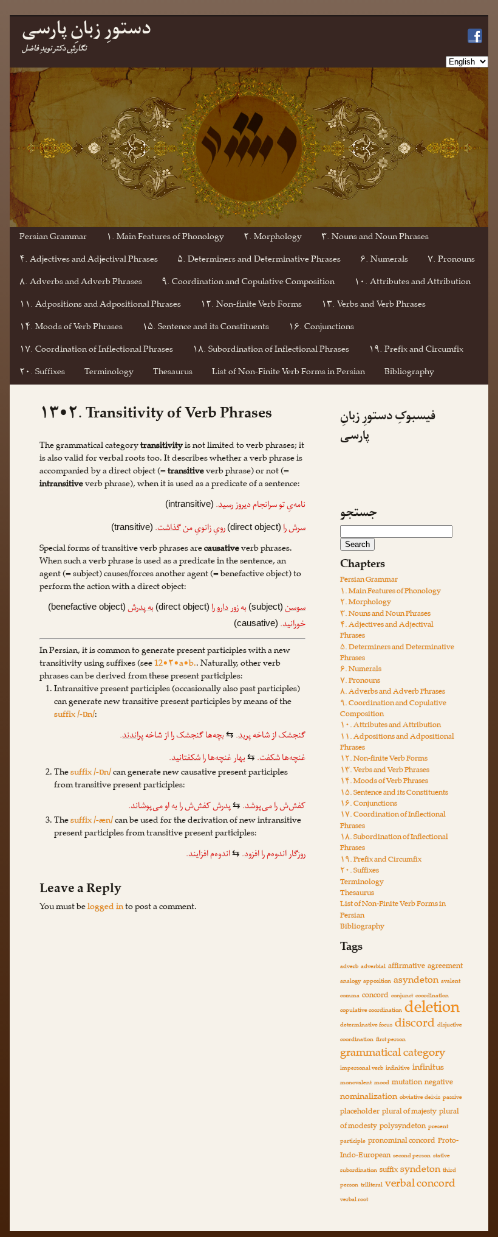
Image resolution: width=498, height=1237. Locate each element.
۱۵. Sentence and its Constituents (205, 328)
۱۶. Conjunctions (321, 328)
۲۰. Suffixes (42, 373)
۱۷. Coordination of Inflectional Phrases (96, 350)
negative (439, 1083)
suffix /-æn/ (91, 822)
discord (415, 1025)
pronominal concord (401, 1142)
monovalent (356, 1083)
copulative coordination (371, 1011)
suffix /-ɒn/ (74, 716)
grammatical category (392, 1054)
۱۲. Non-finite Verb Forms (251, 305)
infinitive (398, 1069)
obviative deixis (420, 1098)
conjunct (402, 996)
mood (381, 1083)
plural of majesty (409, 1112)
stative (441, 1156)
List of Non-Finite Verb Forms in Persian (288, 373)
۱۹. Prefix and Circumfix (416, 350)
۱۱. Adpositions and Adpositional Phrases (100, 305)
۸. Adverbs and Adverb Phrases (80, 283)
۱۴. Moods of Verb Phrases (71, 328)
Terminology (109, 373)
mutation (407, 1083)
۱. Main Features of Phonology (165, 238)
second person (412, 1156)
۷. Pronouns (451, 260)
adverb (349, 967)
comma (350, 996)
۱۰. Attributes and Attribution (412, 283)
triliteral (372, 1186)
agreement (445, 967)
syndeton (420, 1171)
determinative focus (366, 1026)
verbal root (354, 1200)
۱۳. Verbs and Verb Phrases (373, 305)
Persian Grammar (53, 238)
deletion (432, 1010)
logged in (105, 908)
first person (391, 1040)
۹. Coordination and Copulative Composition (248, 283)
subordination (358, 1171)
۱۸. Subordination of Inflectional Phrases (271, 350)
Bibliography (409, 373)
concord (375, 996)
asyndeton (416, 981)
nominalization (368, 1098)
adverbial (373, 967)
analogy (350, 982)
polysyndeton (403, 1127)
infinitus (428, 1069)
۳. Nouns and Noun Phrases (375, 238)
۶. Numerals (384, 260)
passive (452, 1098)
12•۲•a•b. (175, 665)
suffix (389, 1171)
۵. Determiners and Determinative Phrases (259, 260)
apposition (377, 982)
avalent (450, 982)
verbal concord (420, 1185)
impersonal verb (361, 1069)
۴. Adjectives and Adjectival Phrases (88, 260)
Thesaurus (173, 373)
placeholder (360, 1112)
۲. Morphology (273, 238)
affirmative (406, 967)
